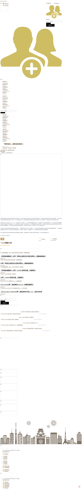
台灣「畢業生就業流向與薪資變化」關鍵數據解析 (17, 263)
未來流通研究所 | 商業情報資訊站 (7, 150)
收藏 (2, 238)
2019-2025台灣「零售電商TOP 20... (30, 322)
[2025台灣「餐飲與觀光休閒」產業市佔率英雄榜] (11, 330)
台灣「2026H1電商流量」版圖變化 (12, 277)
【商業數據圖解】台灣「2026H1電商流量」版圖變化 (18, 270)
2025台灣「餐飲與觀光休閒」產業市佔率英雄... (32, 328)
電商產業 (14, 147)
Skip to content (3, 1)
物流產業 (10, 147)
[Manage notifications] (79, 486)
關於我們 (5, 93)
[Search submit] (48, 23)
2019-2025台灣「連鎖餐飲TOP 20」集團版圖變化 (16, 284)
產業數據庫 (5, 88)
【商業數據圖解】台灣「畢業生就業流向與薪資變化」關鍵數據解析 (23, 256)
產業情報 (5, 82)
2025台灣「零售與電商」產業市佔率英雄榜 (30, 311)
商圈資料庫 (6, 90)
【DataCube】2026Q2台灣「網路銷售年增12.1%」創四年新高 (21, 291)
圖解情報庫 (5, 85)
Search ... (48, 21)
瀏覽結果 (50, 25)
